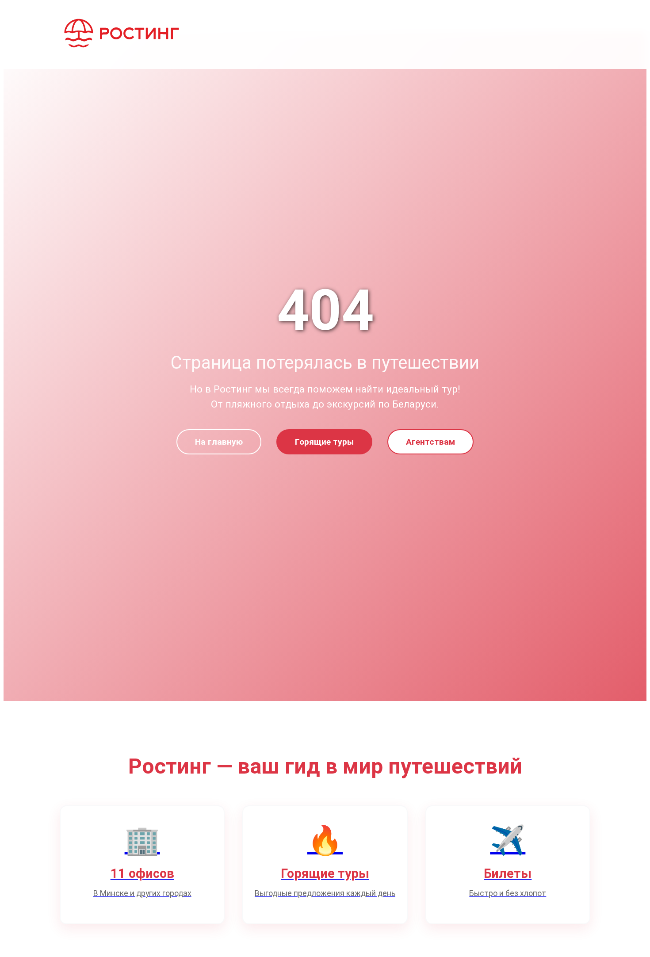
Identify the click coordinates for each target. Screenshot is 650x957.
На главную (219, 442)
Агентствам (430, 442)
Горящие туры (324, 442)
